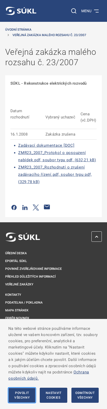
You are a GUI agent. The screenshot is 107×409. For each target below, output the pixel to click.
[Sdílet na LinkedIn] (25, 207)
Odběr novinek (17, 318)
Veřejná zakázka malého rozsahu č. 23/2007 (49, 35)
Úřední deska (16, 253)
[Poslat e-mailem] (47, 207)
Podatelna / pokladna (24, 302)
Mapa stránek (17, 310)
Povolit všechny (22, 395)
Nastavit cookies (54, 395)
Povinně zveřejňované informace (33, 269)
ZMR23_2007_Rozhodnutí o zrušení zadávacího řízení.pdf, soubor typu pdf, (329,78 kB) (55, 174)
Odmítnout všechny (85, 395)
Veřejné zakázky (19, 284)
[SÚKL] (20, 11)
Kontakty (13, 295)
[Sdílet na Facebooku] (14, 207)
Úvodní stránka (18, 29)
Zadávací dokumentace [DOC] (46, 145)
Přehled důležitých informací (30, 276)
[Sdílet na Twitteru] (35, 207)
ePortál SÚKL (16, 261)
